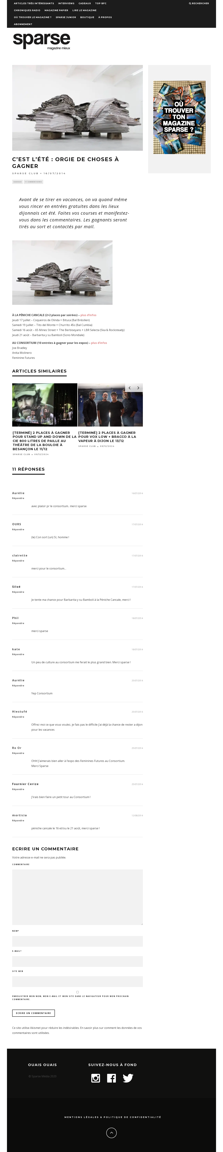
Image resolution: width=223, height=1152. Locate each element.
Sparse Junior (66, 17)
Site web (17, 971)
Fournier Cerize (25, 784)
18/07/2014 (137, 618)
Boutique (87, 17)
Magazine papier (56, 10)
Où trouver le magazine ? (33, 17)
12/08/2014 (137, 815)
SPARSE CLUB (25, 173)
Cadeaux (85, 3)
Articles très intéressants (34, 3)
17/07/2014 (137, 524)
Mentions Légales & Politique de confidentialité (112, 1117)
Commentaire (21, 864)
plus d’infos (88, 315)
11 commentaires (33, 182)
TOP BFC (100, 3)
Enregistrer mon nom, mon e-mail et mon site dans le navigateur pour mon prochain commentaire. (70, 998)
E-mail (17, 951)
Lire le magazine (84, 10)
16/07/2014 (137, 493)
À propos (105, 17)
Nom (15, 931)
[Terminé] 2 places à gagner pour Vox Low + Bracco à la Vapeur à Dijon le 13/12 (107, 437)
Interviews (66, 3)
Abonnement (23, 24)
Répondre (18, 498)
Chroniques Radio (27, 10)
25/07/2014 (137, 680)
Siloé (16, 587)
